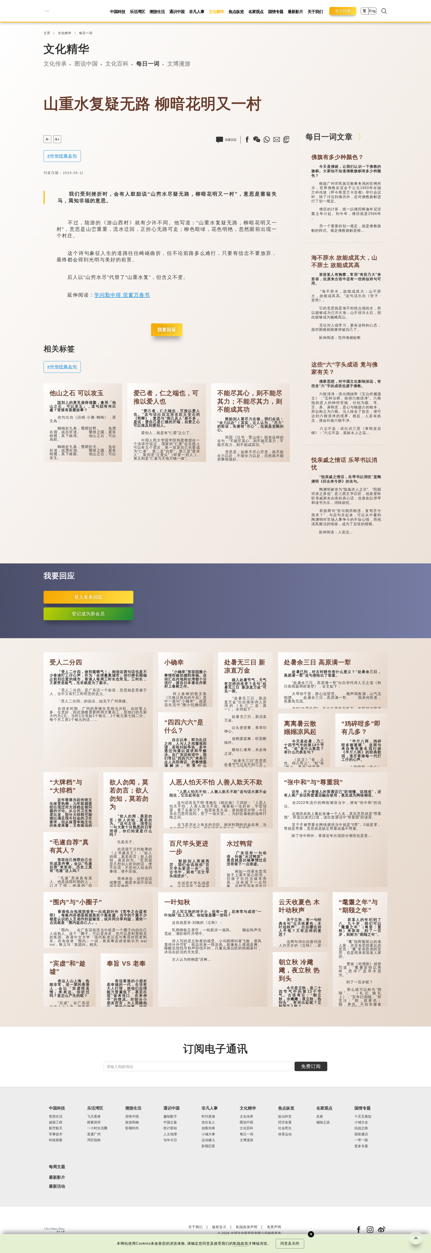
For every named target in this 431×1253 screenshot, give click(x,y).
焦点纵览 (236, 11)
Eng (372, 11)
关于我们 (315, 11)
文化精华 (216, 11)
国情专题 (275, 11)
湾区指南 (94, 1140)
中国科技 (117, 11)
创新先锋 (208, 1128)
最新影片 (295, 11)
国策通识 (361, 1134)
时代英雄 (208, 1116)
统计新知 (170, 1128)
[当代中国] (46, 11)
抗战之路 (361, 1128)
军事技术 (55, 1134)
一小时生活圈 (97, 1128)
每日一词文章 (329, 137)
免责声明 (274, 1227)
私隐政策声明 (246, 1227)
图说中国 (86, 63)
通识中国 (177, 11)
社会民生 (285, 1128)
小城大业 (361, 1122)
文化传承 (55, 63)
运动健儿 (208, 1140)
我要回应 (166, 329)
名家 (319, 1116)
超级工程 (55, 1122)
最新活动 (57, 1186)
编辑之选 (323, 1122)
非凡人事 (196, 11)
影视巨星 (208, 1146)
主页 (47, 33)
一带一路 (361, 1140)
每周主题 (57, 1167)
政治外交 (285, 1116)
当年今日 (170, 1140)
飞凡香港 (94, 1116)
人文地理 (170, 1134)
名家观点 (256, 11)
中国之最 (170, 1122)
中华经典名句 (63, 156)
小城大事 (208, 1134)
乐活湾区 (137, 11)
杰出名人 (208, 1122)
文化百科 (117, 63)
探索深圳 (94, 1122)
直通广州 (94, 1134)
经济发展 (285, 1122)
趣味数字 (170, 1116)
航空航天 (55, 1128)
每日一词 (85, 33)
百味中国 (132, 1116)
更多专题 (361, 1146)
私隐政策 (240, 1243)
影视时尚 (132, 1128)
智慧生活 (55, 1116)
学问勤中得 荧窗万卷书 (122, 295)
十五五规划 (362, 1116)
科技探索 (55, 1140)
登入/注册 (342, 11)
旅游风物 (132, 1122)
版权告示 (219, 1227)
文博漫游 (179, 63)
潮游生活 (157, 11)
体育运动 (285, 1134)
